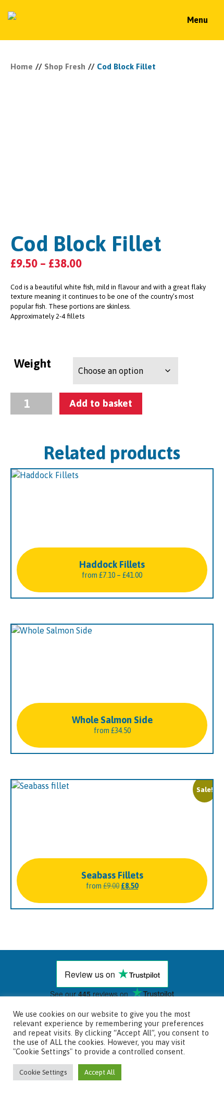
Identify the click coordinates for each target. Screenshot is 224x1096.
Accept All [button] (99, 1072)
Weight (32, 363)
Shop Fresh (64, 66)
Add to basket (100, 403)
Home (21, 66)
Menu (197, 20)
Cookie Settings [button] (43, 1072)
